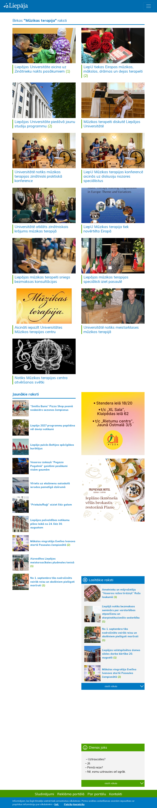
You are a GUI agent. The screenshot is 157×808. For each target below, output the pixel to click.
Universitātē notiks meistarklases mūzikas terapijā (111, 329)
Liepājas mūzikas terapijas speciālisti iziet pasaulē (105, 279)
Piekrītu (68, 804)
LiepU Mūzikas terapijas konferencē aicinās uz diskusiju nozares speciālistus (113, 176)
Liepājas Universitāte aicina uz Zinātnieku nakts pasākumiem (40, 69)
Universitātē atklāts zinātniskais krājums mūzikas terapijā (41, 228)
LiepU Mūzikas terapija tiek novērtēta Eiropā (106, 228)
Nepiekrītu (78, 804)
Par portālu (96, 794)
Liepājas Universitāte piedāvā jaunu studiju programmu (45, 123)
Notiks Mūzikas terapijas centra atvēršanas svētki (41, 379)
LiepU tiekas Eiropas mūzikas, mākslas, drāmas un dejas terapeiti (113, 69)
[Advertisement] (113, 549)
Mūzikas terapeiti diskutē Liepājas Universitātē (111, 123)
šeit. (56, 804)
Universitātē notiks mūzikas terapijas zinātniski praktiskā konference (38, 176)
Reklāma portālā (70, 794)
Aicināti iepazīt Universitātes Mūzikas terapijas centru (38, 329)
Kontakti (115, 794)
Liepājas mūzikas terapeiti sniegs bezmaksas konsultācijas (42, 279)
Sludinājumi (44, 794)
